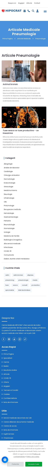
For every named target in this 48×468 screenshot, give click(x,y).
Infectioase (8, 247)
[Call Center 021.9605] (29, 11)
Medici (6, 366)
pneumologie (23, 280)
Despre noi (12, 3)
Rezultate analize (10, 370)
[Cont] (37, 11)
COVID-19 (7, 251)
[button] (45, 11)
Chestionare (8, 438)
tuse (7, 285)
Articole (29, 3)
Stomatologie (9, 228)
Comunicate (9, 255)
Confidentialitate (10, 398)
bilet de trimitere (24, 290)
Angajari (21, 3)
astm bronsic (18, 275)
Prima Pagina (7, 39)
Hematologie (9, 213)
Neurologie (8, 194)
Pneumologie (9, 205)
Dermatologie (9, 179)
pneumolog (9, 280)
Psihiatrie (7, 221)
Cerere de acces (10, 426)
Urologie (7, 232)
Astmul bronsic (10, 84)
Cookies (7, 394)
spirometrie (9, 290)
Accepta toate (33, 464)
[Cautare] (33, 11)
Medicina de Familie (11, 236)
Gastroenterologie (11, 217)
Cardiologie (8, 171)
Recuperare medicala (12, 209)
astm (7, 275)
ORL (5, 202)
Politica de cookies (33, 457)
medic (35, 280)
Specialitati (8, 358)
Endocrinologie (9, 183)
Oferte (6, 382)
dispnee (30, 275)
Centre (6, 362)
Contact (37, 3)
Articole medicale (24, 39)
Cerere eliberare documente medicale (19, 422)
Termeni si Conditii (11, 390)
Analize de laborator (11, 168)
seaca (15, 285)
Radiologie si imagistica (13, 240)
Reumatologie (9, 224)
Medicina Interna (10, 190)
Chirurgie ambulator (12, 175)
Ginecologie (8, 187)
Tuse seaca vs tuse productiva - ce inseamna (21, 131)
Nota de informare (11, 402)
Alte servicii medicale (12, 243)
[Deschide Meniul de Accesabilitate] (5, 460)
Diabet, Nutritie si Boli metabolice (16, 259)
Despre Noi (8, 318)
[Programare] (25, 11)
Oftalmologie (9, 198)
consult (24, 285)
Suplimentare (9, 434)
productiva (36, 285)
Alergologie (8, 164)
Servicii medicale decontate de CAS (18, 418)
